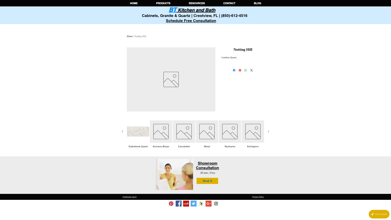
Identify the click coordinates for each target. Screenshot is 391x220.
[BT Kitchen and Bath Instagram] (186, 204)
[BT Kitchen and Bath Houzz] (201, 204)
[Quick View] (138, 131)
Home (130, 36)
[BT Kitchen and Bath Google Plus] (209, 204)
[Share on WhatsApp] (246, 70)
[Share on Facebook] (234, 70)
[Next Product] (268, 131)
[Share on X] (251, 70)
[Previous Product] (122, 131)
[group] (195, 134)
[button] (163, 3)
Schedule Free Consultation (191, 20)
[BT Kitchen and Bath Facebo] (179, 204)
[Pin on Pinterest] (240, 70)
